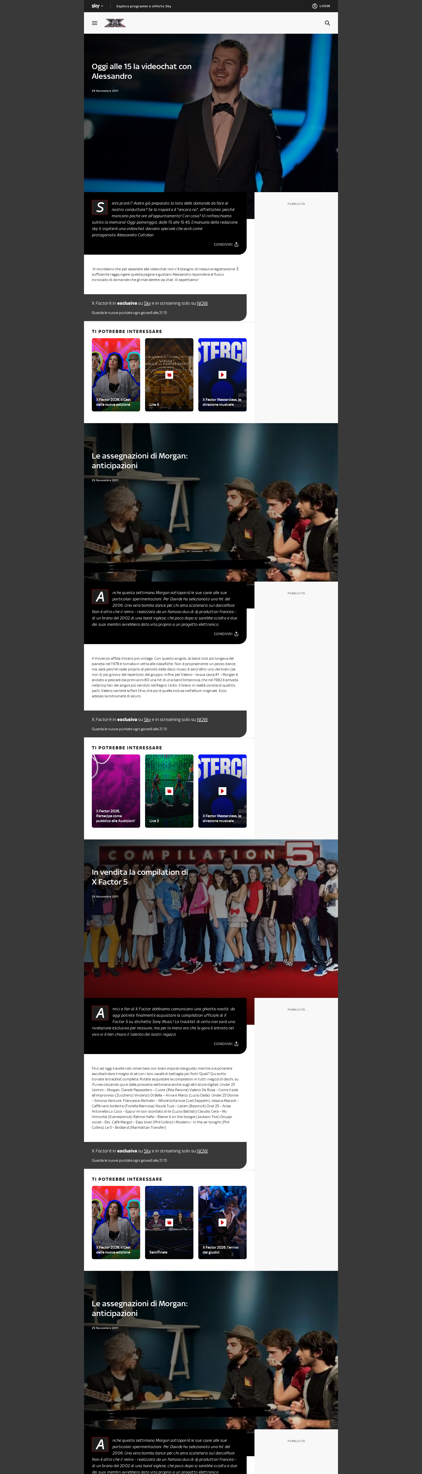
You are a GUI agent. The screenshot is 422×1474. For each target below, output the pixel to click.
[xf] (117, 23)
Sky (147, 303)
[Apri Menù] (98, 23)
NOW (202, 303)
